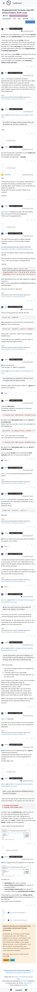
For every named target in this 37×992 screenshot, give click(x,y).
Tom (6, 73)
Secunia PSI (28, 983)
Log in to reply (30, 22)
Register (6, 960)
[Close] (33, 926)
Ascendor (8, 174)
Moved (6, 15)
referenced (16, 912)
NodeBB (24, 985)
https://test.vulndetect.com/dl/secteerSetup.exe (16, 249)
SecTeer (23, 981)
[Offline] (3, 29)
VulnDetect (17, 3)
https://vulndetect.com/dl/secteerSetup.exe (13, 99)
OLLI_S (7, 28)
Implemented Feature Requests (19, 15)
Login (12, 960)
